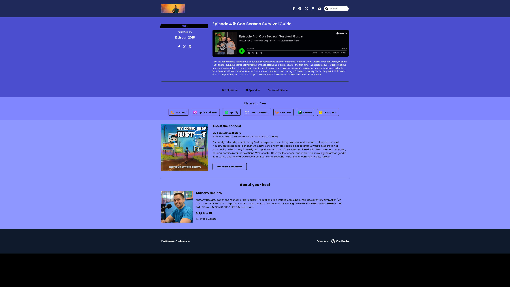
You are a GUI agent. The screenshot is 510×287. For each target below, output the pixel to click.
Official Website (207, 218)
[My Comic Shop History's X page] (305, 9)
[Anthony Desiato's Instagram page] (207, 213)
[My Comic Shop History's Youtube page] (318, 9)
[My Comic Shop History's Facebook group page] (298, 9)
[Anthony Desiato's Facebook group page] (200, 213)
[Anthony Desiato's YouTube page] (210, 213)
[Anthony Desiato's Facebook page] (197, 213)
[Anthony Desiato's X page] (203, 213)
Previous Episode (278, 90)
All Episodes (253, 90)
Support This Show (230, 166)
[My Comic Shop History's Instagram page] (311, 9)
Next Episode (230, 90)
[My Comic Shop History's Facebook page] (294, 9)
